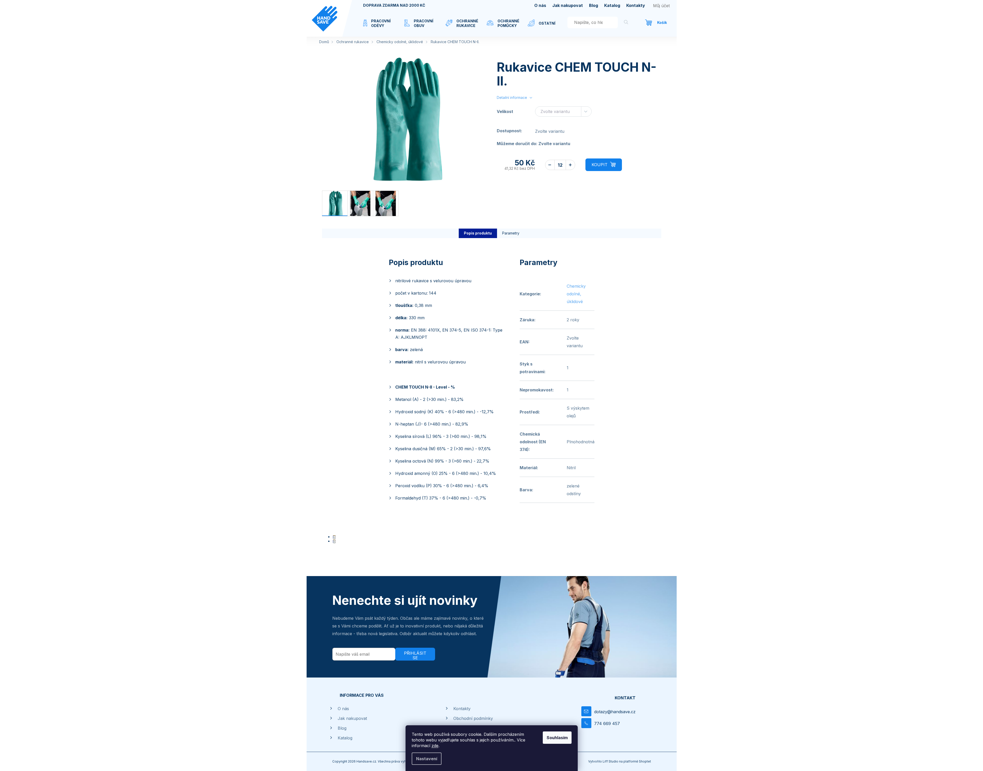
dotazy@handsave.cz (615, 711)
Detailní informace (512, 97)
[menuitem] (378, 26)
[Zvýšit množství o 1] (570, 165)
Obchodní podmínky (473, 718)
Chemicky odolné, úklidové (576, 294)
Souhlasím (557, 737)
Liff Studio (611, 761)
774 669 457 (607, 723)
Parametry (510, 233)
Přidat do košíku (603, 164)
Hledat (626, 23)
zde (434, 745)
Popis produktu (478, 233)
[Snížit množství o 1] (549, 165)
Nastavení (426, 758)
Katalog (612, 5)
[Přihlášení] (661, 5)
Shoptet (645, 761)
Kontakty (635, 5)
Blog (593, 5)
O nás (540, 5)
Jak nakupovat (567, 5)
